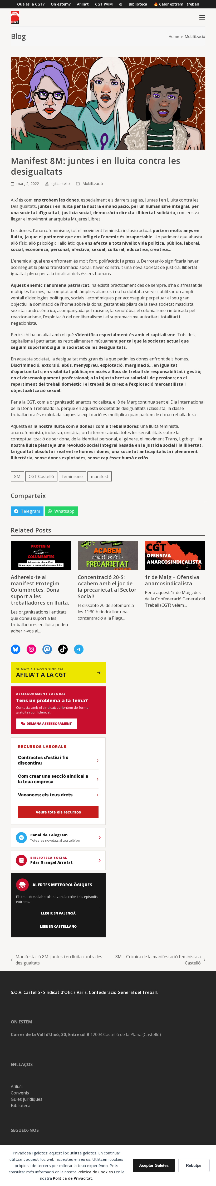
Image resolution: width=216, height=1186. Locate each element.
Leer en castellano (58, 926)
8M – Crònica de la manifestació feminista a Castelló (158, 960)
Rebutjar (194, 1165)
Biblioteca (20, 1105)
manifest (99, 476)
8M (17, 476)
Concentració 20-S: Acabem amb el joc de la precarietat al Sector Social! (107, 587)
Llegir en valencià (58, 913)
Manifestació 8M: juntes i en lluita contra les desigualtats (56, 960)
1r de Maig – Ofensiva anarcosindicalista (172, 580)
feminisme (72, 476)
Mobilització (92, 183)
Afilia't (17, 1086)
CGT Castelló (41, 476)
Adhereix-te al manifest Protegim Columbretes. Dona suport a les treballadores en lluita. (40, 590)
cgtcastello (60, 183)
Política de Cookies (95, 1171)
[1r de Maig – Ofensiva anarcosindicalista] (175, 555)
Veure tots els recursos (58, 812)
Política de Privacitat (72, 1178)
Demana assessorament (48, 723)
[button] (202, 17)
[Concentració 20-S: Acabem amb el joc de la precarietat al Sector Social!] (108, 555)
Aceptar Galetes (154, 1165)
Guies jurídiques (26, 1099)
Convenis (20, 1093)
